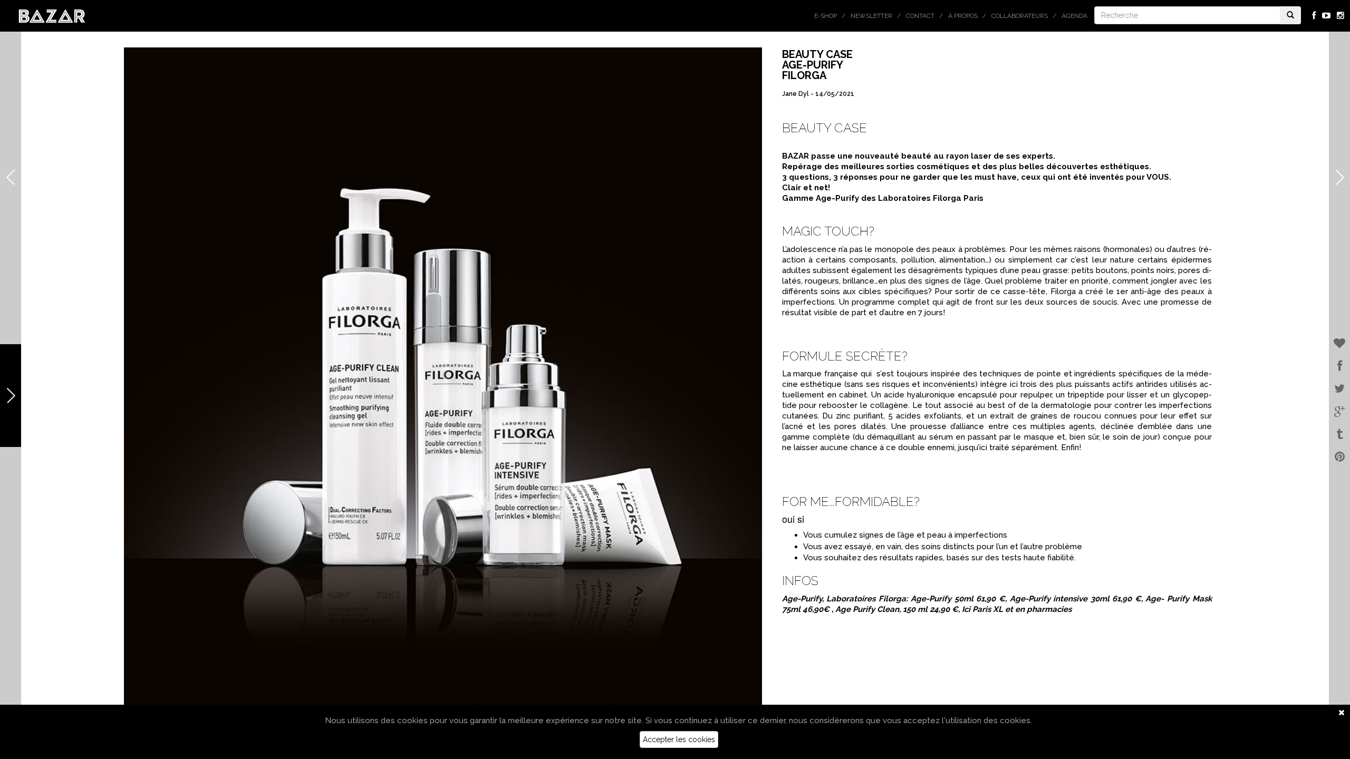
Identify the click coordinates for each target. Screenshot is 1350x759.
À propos (963, 16)
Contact (920, 16)
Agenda (1074, 16)
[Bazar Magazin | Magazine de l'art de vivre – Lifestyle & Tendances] (52, 15)
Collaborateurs (1019, 16)
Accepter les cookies (679, 739)
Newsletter (871, 16)
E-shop (825, 16)
